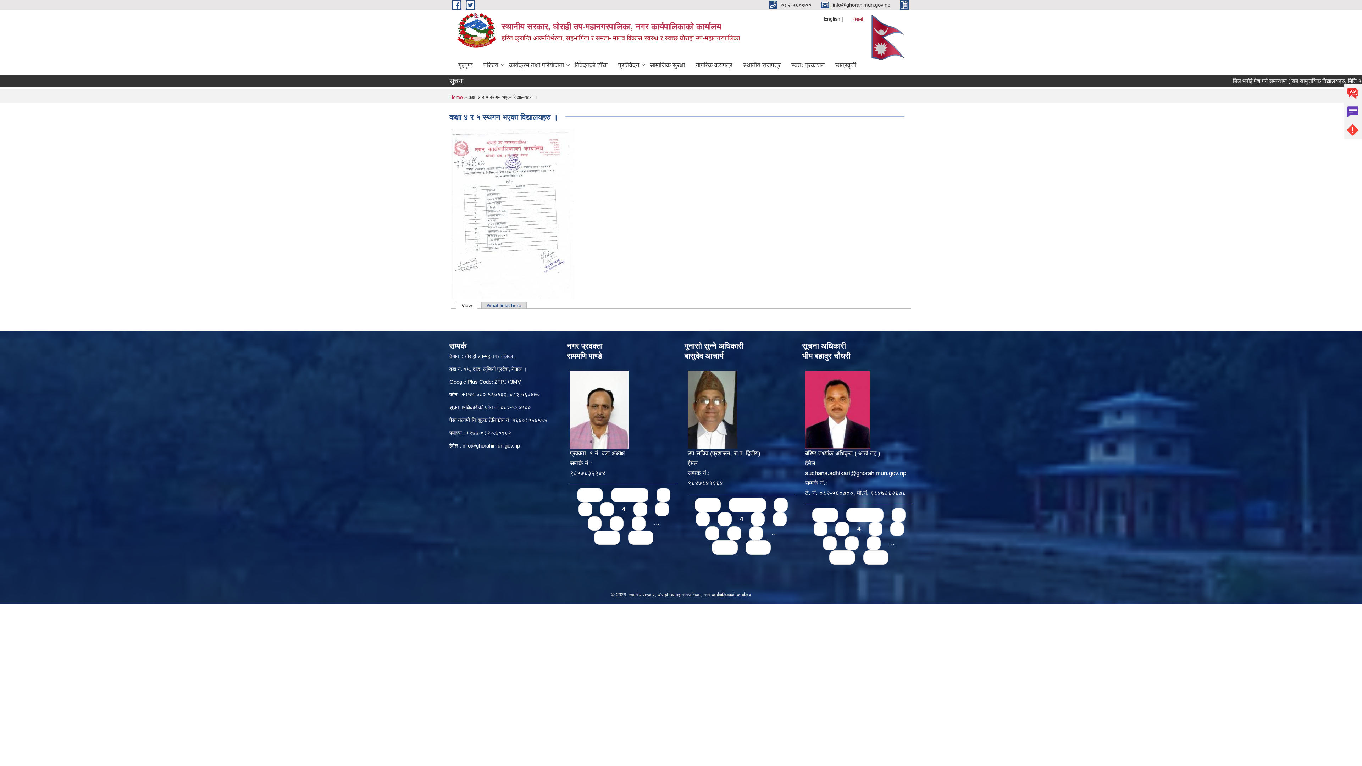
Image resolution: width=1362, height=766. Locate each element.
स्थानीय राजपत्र (762, 65)
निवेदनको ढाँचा (591, 65)
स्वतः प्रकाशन (808, 65)
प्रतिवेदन (628, 65)
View (469, 305)
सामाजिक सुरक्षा (667, 65)
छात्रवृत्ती (845, 65)
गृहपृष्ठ (465, 65)
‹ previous (629, 495)
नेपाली (858, 19)
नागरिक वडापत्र (714, 65)
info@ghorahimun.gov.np (491, 446)
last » (640, 537)
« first (590, 495)
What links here (504, 305)
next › (607, 537)
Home (456, 97)
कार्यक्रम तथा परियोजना (536, 65)
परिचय (490, 65)
